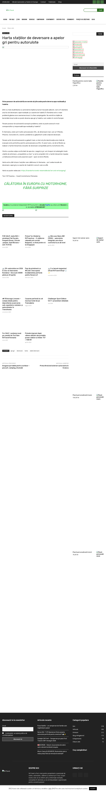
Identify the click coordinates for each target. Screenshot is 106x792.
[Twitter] (23, 95)
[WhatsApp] (32, 95)
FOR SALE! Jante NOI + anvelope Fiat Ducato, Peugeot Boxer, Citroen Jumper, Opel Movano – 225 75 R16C (11, 240)
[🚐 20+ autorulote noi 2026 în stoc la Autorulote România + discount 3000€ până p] (12, 259)
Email (4, 726)
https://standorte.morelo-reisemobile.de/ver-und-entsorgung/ (43, 171)
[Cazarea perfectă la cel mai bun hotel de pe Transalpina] (35, 289)
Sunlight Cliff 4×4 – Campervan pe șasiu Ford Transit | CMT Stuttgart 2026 (52, 740)
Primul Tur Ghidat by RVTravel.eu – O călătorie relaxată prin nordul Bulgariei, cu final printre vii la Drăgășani (35, 240)
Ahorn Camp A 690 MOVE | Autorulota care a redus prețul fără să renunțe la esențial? (52, 752)
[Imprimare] (42, 95)
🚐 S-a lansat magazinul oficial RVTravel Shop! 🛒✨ (57, 270)
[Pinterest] (27, 95)
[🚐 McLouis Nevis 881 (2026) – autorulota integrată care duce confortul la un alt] (58, 227)
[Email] (37, 95)
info (49, 789)
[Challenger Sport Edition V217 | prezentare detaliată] (58, 289)
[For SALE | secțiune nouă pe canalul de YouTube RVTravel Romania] (12, 324)
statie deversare (34, 351)
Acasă (4, 28)
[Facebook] (94, 2)
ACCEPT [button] (93, 788)
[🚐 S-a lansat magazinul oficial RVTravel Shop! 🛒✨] (58, 259)
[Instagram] (98, 2)
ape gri (13, 351)
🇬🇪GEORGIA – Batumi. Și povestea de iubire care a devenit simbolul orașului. (51, 746)
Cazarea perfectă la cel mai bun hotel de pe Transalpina (34, 301)
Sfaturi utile (10, 28)
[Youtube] (102, 2)
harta (26, 351)
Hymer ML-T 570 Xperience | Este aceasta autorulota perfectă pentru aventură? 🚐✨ (51, 733)
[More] (47, 95)
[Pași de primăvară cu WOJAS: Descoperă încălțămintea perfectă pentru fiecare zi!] (35, 259)
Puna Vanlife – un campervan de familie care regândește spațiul (52, 727)
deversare (20, 351)
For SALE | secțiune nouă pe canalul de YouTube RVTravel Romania (11, 335)
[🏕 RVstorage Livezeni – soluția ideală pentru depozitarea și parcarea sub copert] (12, 289)
